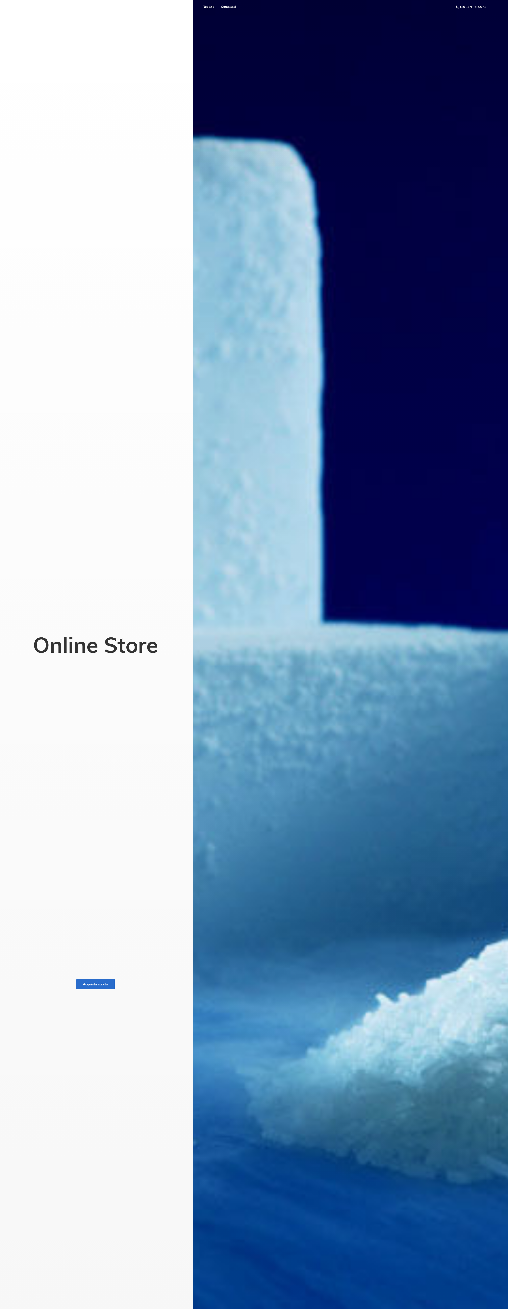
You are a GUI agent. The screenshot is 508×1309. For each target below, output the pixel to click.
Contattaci (228, 7)
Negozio (208, 7)
